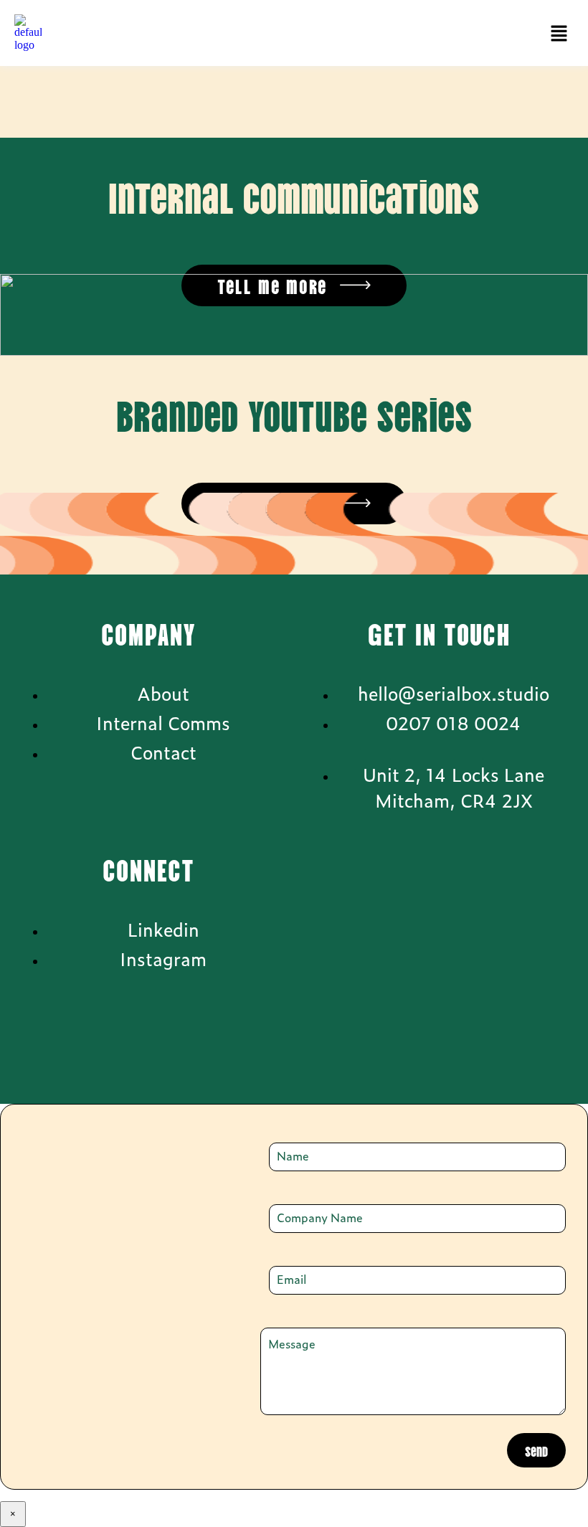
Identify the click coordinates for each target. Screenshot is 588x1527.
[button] (559, 33)
